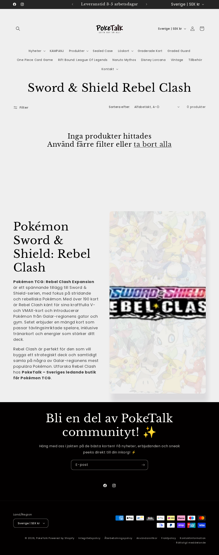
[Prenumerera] (143, 465)
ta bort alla (153, 144)
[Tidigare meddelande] (72, 4)
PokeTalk (42, 538)
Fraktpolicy (168, 538)
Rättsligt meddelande (191, 542)
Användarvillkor (146, 538)
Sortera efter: (119, 107)
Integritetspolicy (89, 538)
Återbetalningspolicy (118, 538)
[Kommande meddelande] (146, 4)
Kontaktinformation (193, 538)
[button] (18, 28)
